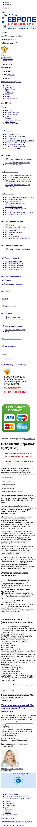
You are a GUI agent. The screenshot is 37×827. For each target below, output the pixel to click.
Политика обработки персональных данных (16, 822)
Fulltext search (5, 8)
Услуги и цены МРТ (12, 112)
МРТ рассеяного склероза (12, 284)
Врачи (7, 116)
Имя (3, 724)
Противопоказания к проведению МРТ (18, 798)
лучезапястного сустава (15, 203)
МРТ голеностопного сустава (15, 209)
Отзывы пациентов (11, 124)
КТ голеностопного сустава (14, 319)
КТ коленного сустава (12, 317)
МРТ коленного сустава (13, 207)
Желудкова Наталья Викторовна (12, 769)
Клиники (8, 96)
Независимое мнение (12, 120)
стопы (9, 210)
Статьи (7, 94)
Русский (8, 4)
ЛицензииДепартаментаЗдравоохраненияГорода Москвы (7, 58)
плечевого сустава (13, 199)
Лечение (8, 118)
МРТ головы (7, 131)
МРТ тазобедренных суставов (15, 214)
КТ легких (8, 331)
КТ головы (6, 291)
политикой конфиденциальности (11, 734)
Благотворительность (8, 818)
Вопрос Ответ (10, 89)
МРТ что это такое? (12, 794)
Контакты (8, 110)
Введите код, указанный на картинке (14, 740)
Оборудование (10, 122)
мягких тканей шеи (15, 262)
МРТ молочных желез (12, 269)
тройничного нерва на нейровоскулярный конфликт (15, 145)
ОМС (7, 91)
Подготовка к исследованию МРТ (17, 796)
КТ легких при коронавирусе (15, 330)
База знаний (9, 93)
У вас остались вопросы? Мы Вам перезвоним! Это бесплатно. (17, 708)
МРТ (6, 262)
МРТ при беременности (11, 276)
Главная (7, 85)
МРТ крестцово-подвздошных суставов (19, 212)
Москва (11, 75)
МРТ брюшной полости (13, 232)
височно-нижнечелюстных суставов (19, 197)
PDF (12, 690)
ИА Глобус (20, 825)
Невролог (7, 358)
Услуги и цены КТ (11, 114)
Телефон (4, 727)
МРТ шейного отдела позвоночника (17, 177)
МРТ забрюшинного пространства (17, 238)
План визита (9, 87)
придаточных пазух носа (15, 142)
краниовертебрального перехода (18, 175)
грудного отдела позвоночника (18, 179)
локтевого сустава (13, 201)
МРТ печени (9, 225)
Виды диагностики (11, 98)
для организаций (29, 439)
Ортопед (7, 361)
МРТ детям (6, 280)
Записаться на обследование (11, 82)
